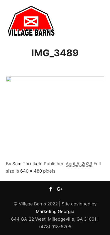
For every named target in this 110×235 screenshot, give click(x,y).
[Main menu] (99, 21)
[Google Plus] (59, 189)
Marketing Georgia (55, 211)
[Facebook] (51, 189)
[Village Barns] (31, 21)
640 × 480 (31, 171)
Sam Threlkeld (27, 163)
